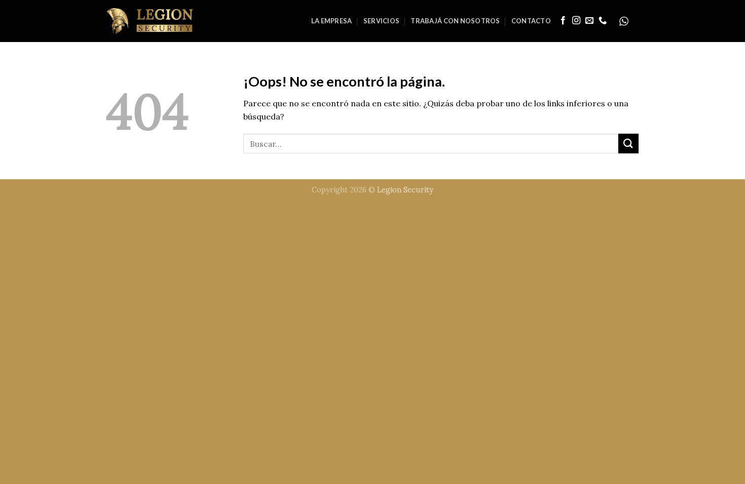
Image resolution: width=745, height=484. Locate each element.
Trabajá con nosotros (455, 21)
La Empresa (331, 21)
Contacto (531, 21)
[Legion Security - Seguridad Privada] (149, 21)
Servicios (381, 21)
